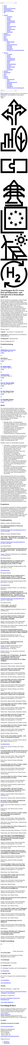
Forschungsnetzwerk (12, 44)
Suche (5, 5)
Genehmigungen (11, 20)
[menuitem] (4, 12)
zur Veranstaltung (5, 970)
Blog (5, 37)
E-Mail (2, 352)
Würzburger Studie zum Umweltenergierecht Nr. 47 (13, 530)
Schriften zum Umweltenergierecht (15, 50)
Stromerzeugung (11, 29)
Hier (2, 955)
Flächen (9, 19)
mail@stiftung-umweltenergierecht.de (10, 1036)
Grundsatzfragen (11, 22)
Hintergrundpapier (5, 663)
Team (8, 43)
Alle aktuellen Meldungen (7, 1002)
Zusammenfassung (5, 570)
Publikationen (7, 34)
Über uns (6, 40)
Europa (8, 18)
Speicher (9, 27)
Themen (6, 15)
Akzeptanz (9, 16)
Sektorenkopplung (11, 26)
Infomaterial (10, 48)
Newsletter (9, 47)
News (5, 36)
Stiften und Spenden (9, 11)
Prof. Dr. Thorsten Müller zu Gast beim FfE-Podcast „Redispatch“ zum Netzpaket (13, 992)
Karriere (6, 39)
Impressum (6, 1041)
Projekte (6, 33)
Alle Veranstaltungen (6, 982)
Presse (5, 7)
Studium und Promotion (9, 8)
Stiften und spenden (5, 1014)
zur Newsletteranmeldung (7, 1026)
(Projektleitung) (8, 350)
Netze (8, 25)
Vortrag (2, 554)
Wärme (8, 30)
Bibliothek (9, 46)
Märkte (8, 23)
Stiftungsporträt (10, 41)
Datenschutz (7, 1043)
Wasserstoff (10, 32)
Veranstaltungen (8, 9)
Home (2, 93)
